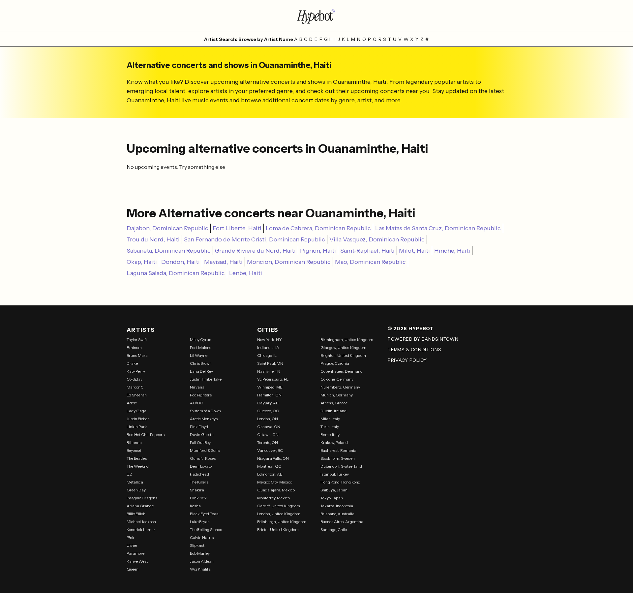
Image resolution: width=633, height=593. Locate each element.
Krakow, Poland (334, 442)
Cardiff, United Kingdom (278, 505)
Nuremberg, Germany (340, 387)
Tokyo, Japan (331, 497)
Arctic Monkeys (204, 418)
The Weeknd (138, 466)
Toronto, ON (267, 442)
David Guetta (202, 434)
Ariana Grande (140, 505)
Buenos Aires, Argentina (341, 521)
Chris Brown (201, 363)
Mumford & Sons (205, 450)
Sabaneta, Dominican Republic (169, 250)
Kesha (195, 505)
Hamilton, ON (269, 394)
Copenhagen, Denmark (341, 371)
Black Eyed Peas (204, 513)
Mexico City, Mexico (274, 482)
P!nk (131, 537)
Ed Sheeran (137, 394)
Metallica (135, 482)
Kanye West (137, 561)
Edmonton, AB (269, 474)
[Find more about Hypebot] (316, 16)
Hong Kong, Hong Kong (340, 482)
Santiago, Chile (333, 529)
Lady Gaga (136, 410)
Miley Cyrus (200, 339)
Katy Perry (136, 371)
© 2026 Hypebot (411, 328)
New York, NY (269, 339)
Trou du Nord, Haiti (153, 239)
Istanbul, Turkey (334, 474)
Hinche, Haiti (452, 250)
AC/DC (196, 402)
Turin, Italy (329, 426)
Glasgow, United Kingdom (343, 347)
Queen (132, 569)
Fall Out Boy (200, 442)
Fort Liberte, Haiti (237, 228)
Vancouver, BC (270, 450)
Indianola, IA (268, 347)
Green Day (136, 489)
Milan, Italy (330, 418)
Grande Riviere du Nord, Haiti (255, 250)
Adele (132, 402)
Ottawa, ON (268, 434)
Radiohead (199, 474)
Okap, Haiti (142, 261)
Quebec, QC (268, 410)
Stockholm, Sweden (337, 458)
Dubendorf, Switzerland (341, 466)
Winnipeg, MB (269, 387)
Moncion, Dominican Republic (289, 261)
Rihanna (134, 442)
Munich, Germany (336, 394)
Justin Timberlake (206, 379)
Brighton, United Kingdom (343, 355)
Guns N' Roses (203, 458)
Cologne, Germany (336, 379)
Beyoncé (134, 450)
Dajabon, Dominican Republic (167, 228)
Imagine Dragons (142, 497)
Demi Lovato (201, 466)
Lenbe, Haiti (245, 273)
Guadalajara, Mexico (276, 489)
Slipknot (197, 545)
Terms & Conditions (414, 350)
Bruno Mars (137, 355)
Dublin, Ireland (333, 410)
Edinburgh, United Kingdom (281, 521)
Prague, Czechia (334, 363)
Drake (132, 363)
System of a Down (205, 410)
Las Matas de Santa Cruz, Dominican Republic (438, 228)
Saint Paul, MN (270, 363)
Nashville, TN (268, 371)
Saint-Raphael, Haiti (367, 250)
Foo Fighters (201, 394)
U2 (129, 474)
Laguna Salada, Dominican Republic (176, 273)
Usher (132, 545)
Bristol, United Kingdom (278, 529)
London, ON (267, 418)
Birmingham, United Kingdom (346, 339)
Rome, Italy (330, 434)
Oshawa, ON (268, 426)
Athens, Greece (333, 402)
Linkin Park (137, 426)
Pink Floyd (199, 426)
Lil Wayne (198, 355)
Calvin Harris (202, 537)
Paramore (135, 553)
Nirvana (197, 387)
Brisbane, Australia (337, 513)
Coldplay (134, 379)
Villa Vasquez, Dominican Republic (377, 239)
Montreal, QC (269, 466)
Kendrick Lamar (141, 529)
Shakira (197, 489)
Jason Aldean (202, 561)
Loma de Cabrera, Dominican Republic (318, 228)
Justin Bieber (138, 418)
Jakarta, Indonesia (336, 505)
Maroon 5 (135, 387)
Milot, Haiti (414, 250)
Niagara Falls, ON (273, 458)
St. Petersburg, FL (272, 379)
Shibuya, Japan (333, 489)
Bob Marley (200, 553)
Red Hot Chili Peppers (146, 434)
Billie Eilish (136, 513)
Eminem (134, 347)
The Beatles (137, 458)
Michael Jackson (141, 521)
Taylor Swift (137, 339)
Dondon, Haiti (180, 261)
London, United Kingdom (278, 513)
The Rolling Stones (206, 529)
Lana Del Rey (201, 371)
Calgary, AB (267, 402)
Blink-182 (198, 497)
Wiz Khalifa (200, 569)
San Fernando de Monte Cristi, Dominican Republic (254, 239)
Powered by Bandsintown (423, 339)
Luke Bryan (200, 521)
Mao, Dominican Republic (370, 261)
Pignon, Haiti (318, 250)
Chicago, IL (267, 355)
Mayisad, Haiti (223, 261)
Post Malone (200, 347)
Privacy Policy (407, 360)
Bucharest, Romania (338, 450)
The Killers (199, 482)
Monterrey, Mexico (273, 497)
